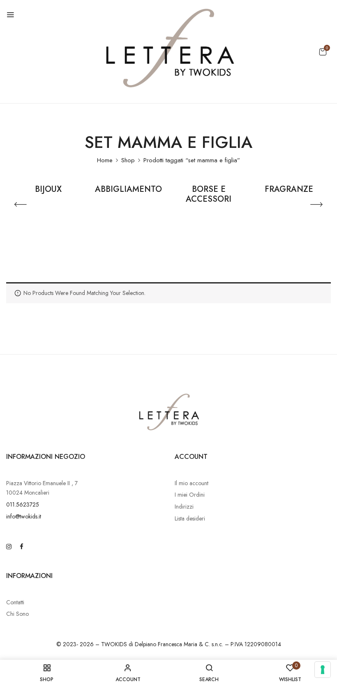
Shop (128, 160)
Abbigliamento (128, 189)
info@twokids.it (23, 516)
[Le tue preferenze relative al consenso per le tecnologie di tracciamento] (322, 669)
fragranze (289, 189)
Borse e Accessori (208, 194)
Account (191, 456)
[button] (323, 52)
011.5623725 (22, 504)
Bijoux (48, 189)
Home (105, 160)
